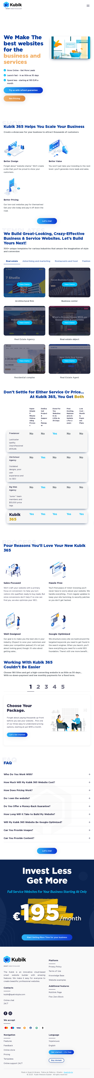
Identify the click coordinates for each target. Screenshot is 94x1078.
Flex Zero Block (56, 997)
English (52, 1045)
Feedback (8, 1045)
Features (8, 1041)
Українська (54, 1041)
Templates (8, 1059)
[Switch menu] (88, 5)
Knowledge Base (56, 975)
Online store (9, 1050)
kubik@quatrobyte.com (14, 994)
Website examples (57, 980)
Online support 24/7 (13, 1063)
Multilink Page (55, 992)
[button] (12, 261)
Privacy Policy (55, 967)
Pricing (7, 1054)
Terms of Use (55, 971)
